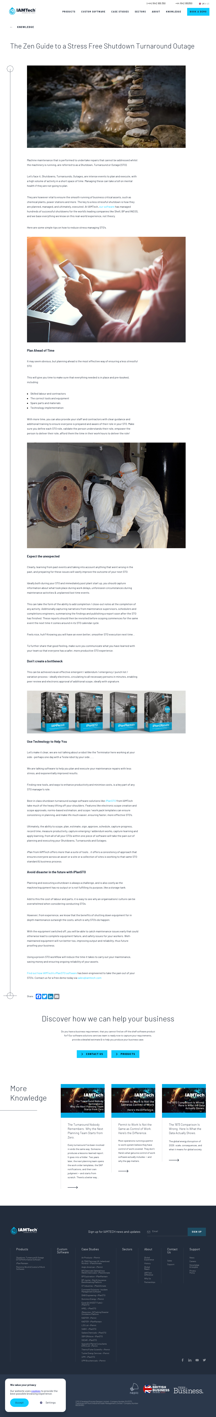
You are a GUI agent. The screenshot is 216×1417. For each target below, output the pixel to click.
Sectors (127, 1249)
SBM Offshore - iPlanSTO (92, 1336)
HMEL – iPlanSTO (89, 1309)
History (147, 1263)
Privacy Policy (193, 1272)
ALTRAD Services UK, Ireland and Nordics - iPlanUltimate (96, 1262)
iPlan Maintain (22, 1263)
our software (107, 206)
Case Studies (120, 12)
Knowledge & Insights (194, 1266)
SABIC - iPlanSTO (89, 1329)
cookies (35, 1391)
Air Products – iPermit (91, 1258)
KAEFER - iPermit (89, 1318)
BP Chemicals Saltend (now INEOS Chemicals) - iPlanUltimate (96, 1272)
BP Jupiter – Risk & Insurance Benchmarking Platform (94, 1281)
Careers (193, 1261)
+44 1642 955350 (184, 3)
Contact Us (172, 1251)
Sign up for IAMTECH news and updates (114, 1231)
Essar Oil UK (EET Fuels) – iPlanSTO (92, 1304)
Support (170, 1264)
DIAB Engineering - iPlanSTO (93, 1295)
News (192, 1258)
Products (68, 12)
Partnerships (149, 1282)
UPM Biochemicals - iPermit (93, 1361)
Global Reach (147, 1268)
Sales (169, 1261)
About (156, 12)
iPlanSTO (110, 801)
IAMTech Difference (148, 1274)
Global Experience (149, 1259)
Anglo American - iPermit (92, 1267)
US (208, 4)
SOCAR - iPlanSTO (89, 1340)
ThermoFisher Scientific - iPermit (96, 1350)
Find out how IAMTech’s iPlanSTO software (52, 973)
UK (203, 4)
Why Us (147, 1279)
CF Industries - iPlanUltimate (94, 1286)
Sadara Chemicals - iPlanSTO (94, 1333)
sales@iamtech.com (89, 978)
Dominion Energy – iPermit (93, 1299)
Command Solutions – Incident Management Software (94, 1291)
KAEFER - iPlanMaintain (92, 1322)
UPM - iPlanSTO (88, 1357)
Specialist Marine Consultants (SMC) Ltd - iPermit (94, 1345)
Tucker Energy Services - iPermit (95, 1353)
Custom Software (63, 1251)
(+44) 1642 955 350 (156, 3)
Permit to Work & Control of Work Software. (30, 1268)
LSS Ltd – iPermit (89, 1325)
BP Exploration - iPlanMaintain (94, 1277)
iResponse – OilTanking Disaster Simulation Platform (95, 1313)
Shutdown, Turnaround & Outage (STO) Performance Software (30, 1259)
